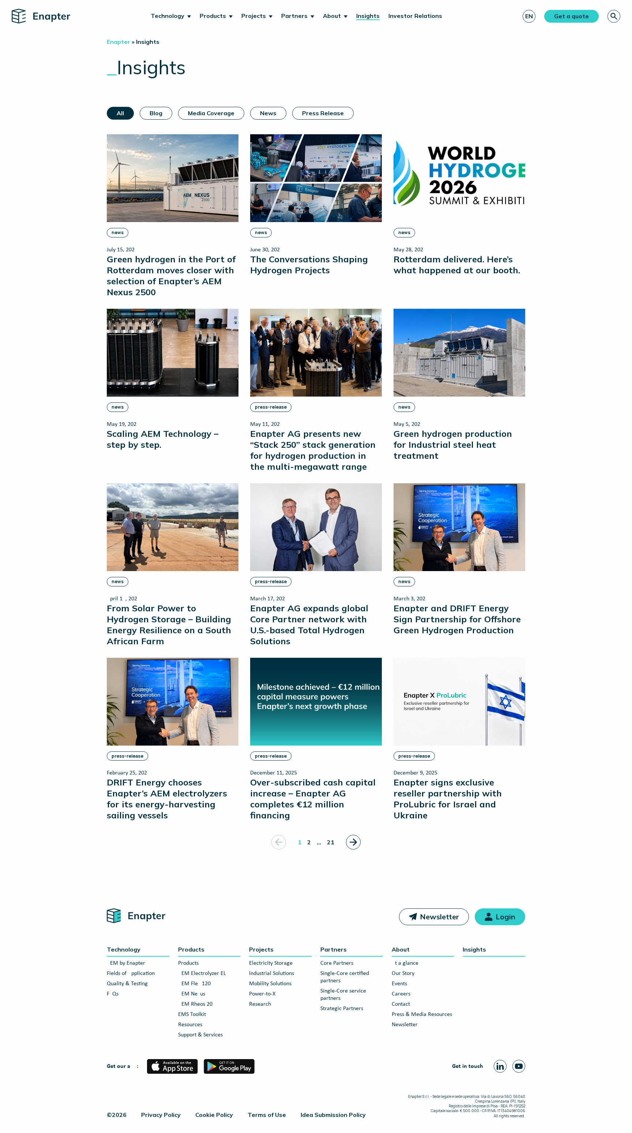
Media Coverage (211, 113)
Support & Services (200, 1035)
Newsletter (439, 916)
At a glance (405, 963)
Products (213, 15)
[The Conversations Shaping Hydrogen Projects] (316, 204)
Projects (253, 15)
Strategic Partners (341, 1009)
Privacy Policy (161, 1114)
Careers (401, 994)
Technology (167, 15)
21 (330, 842)
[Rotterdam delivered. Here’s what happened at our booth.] (459, 204)
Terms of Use (267, 1114)
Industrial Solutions (271, 973)
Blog (156, 113)
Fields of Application (131, 973)
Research (260, 1004)
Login (505, 916)
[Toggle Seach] (613, 16)
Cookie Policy (214, 1114)
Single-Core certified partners (344, 977)
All (120, 113)
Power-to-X (262, 994)
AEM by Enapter (126, 963)
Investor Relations (415, 15)
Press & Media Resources (422, 1014)
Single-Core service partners (343, 994)
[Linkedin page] (500, 1066)
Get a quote (571, 16)
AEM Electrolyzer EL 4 (204, 973)
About (332, 15)
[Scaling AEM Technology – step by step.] (172, 379)
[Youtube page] (518, 1066)
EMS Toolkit (192, 1014)
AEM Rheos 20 (195, 1004)
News (268, 113)
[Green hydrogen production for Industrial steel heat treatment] (459, 385)
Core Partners (336, 963)
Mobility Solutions (270, 984)
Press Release (323, 113)
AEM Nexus (191, 994)
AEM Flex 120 (194, 984)
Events (399, 984)
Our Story (403, 973)
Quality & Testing (127, 984)
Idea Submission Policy (333, 1114)
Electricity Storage (271, 963)
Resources (190, 1025)
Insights (368, 15)
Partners (294, 15)
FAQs (112, 994)
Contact (401, 1004)
